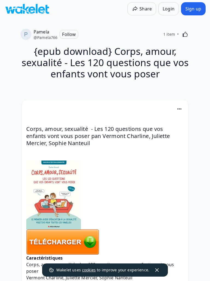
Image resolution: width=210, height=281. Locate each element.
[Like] (185, 34)
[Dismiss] (157, 270)
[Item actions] (179, 109)
